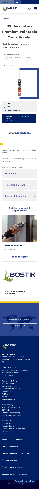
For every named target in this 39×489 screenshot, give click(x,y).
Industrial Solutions (10, 373)
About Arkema (8, 426)
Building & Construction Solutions (16, 370)
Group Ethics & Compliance (13, 429)
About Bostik (7, 421)
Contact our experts (8, 119)
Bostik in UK (20, 325)
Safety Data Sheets (9, 386)
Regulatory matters (10, 460)
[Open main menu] (35, 8)
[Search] (30, 8)
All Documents (13, 110)
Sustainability (7, 405)
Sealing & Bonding (13, 245)
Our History (6, 423)
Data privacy (25, 453)
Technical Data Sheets (11, 389)
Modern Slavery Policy (11, 413)
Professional (7, 2)
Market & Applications (11, 367)
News (4, 434)
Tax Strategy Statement (11, 415)
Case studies (7, 391)
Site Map (5, 439)
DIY (17, 2)
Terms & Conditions (9, 453)
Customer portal (8, 474)
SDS (8, 107)
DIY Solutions (7, 375)
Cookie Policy (17, 439)
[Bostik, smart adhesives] (11, 349)
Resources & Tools (9, 381)
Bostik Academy (8, 399)
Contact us (23, 474)
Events (4, 397)
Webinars (5, 394)
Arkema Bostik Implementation (15, 467)
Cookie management (10, 446)
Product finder (8, 384)
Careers (5, 431)
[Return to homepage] (11, 8)
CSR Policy (6, 410)
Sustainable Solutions (11, 407)
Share (34, 17)
